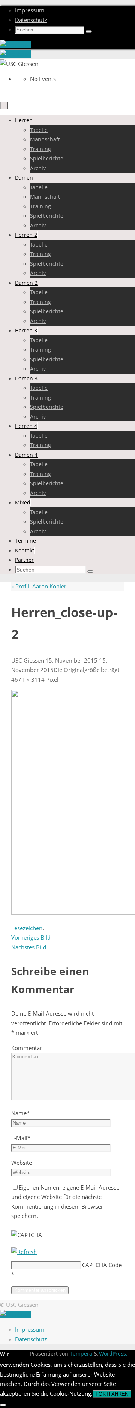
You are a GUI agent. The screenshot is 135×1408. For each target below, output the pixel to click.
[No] (3, 1405)
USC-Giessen (27, 660)
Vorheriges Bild (31, 937)
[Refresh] (24, 1251)
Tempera (81, 1353)
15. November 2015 (71, 660)
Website (21, 1162)
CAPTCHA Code (102, 1265)
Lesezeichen (26, 928)
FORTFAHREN (112, 1394)
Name (20, 1113)
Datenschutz (31, 20)
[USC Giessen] (15, 44)
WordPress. (113, 1353)
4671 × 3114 (28, 679)
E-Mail (20, 1138)
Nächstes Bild (28, 947)
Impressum (29, 10)
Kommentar (26, 1048)
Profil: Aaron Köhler (38, 586)
